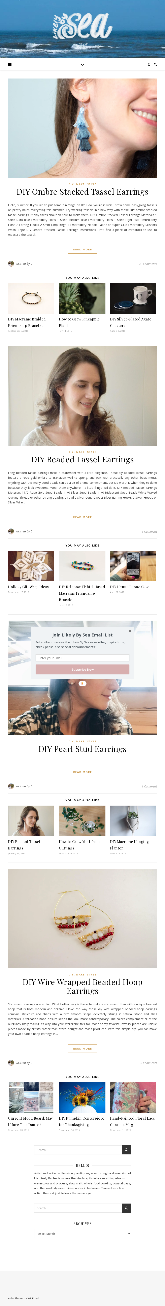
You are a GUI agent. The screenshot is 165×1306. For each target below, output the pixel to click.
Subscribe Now (82, 669)
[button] (82, 635)
